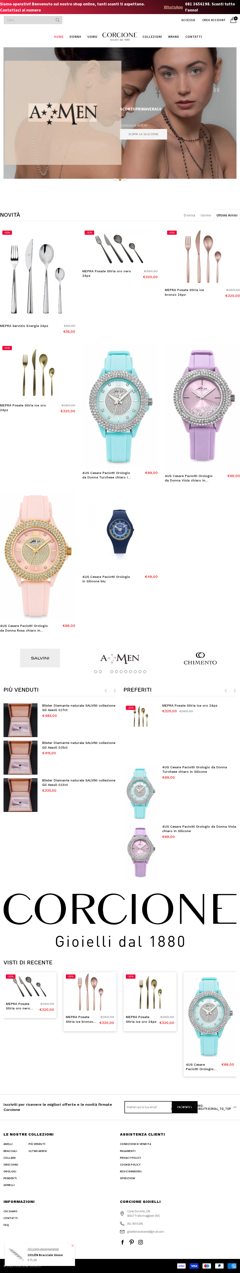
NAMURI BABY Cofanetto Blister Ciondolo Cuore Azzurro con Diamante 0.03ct (75, 745)
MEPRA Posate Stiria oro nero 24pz (106, 273)
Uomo (92, 36)
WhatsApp (173, 7)
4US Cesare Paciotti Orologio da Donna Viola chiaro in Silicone (189, 478)
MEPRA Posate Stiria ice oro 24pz (23, 407)
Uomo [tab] (206, 215)
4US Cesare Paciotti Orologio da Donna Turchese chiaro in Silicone (106, 475)
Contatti (193, 36)
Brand (173, 36)
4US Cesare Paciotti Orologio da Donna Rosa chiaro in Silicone (24, 628)
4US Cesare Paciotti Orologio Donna (192, 826)
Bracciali (10, 1151)
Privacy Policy (130, 1157)
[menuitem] (59, 37)
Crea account (214, 20)
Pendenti (10, 1178)
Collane (10, 1157)
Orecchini (11, 1164)
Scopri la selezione (143, 134)
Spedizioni (127, 1178)
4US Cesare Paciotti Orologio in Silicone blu (106, 579)
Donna (75, 36)
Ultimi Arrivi (38, 1151)
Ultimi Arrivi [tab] (227, 215)
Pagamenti (127, 1151)
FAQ (6, 1225)
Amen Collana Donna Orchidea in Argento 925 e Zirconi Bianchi (76, 782)
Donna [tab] (189, 215)
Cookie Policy (130, 1164)
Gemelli (9, 1185)
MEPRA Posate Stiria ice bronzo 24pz (184, 292)
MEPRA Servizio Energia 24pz (24, 326)
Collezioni (152, 36)
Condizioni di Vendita (135, 1144)
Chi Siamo (10, 1211)
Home (59, 36)
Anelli (8, 1144)
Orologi (10, 1171)
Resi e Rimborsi (131, 1171)
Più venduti (37, 1144)
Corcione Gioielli (27, 1266)
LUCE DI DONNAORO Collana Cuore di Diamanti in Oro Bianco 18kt (72, 708)
